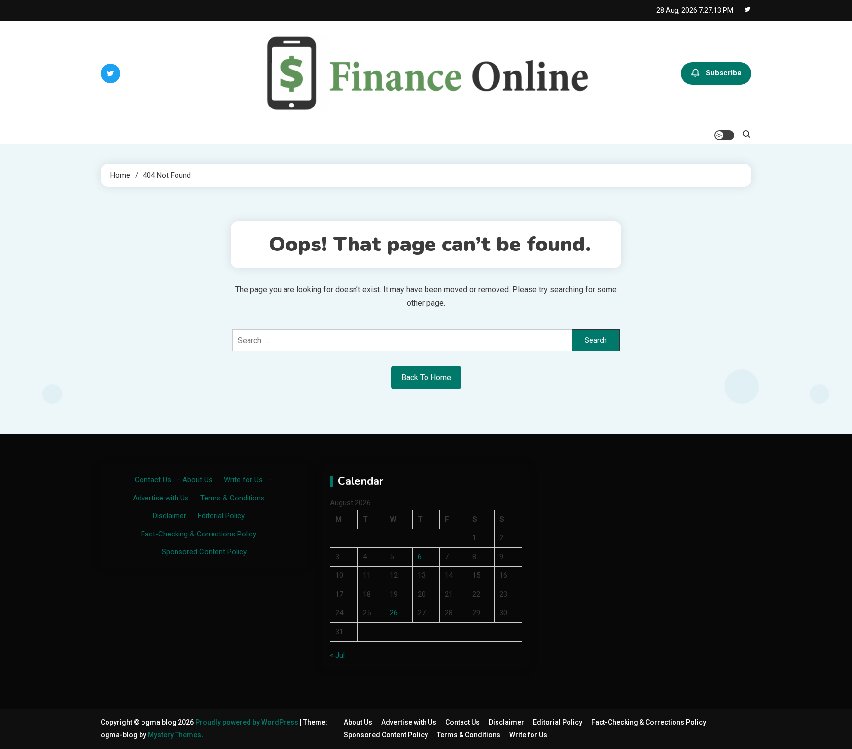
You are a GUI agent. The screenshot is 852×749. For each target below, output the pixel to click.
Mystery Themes (174, 735)
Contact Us (153, 479)
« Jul (337, 655)
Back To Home (426, 377)
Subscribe (724, 73)
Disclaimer (169, 515)
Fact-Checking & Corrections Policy (198, 534)
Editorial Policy (221, 515)
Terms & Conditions (232, 498)
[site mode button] (724, 135)
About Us (197, 479)
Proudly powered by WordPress (247, 722)
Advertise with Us (161, 498)
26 (394, 612)
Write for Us (243, 479)
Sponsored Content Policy (204, 551)
